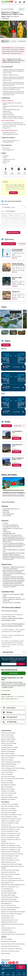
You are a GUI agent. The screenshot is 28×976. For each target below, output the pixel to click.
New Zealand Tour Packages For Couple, (11, 814)
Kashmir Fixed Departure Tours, (9, 858)
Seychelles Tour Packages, (8, 791)
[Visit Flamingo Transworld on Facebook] (3, 962)
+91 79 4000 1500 (19, 696)
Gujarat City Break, (5, 851)
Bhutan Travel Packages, (7, 735)
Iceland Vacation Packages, (8, 766)
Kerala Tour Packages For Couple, (9, 823)
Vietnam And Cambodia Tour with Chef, (11, 878)
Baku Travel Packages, (7, 778)
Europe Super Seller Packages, (9, 899)
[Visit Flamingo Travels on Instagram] (17, 962)
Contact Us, (4, 948)
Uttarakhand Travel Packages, (8, 749)
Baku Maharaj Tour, (20, 884)
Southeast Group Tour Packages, (9, 804)
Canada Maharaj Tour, (6, 930)
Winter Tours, (4, 886)
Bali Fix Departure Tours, (7, 882)
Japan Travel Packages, (7, 762)
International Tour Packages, (9, 941)
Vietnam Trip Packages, (7, 760)
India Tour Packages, (6, 939)
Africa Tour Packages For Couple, (9, 831)
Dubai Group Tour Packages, (8, 808)
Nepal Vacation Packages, (7, 753)
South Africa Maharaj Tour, (8, 891)
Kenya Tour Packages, (6, 795)
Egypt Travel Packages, (7, 787)
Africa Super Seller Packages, (8, 909)
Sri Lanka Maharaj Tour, (7, 889)
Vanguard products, (6, 934)
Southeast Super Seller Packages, (9, 897)
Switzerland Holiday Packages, (9, 770)
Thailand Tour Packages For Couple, (10, 821)
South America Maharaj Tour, (8, 932)
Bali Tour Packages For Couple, (9, 816)
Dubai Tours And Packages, (8, 776)
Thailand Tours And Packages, (9, 743)
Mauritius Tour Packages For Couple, (10, 835)
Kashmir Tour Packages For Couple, (10, 860)
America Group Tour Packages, (9, 810)
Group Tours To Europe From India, (10, 806)
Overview (6, 41)
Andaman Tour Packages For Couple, (10, 849)
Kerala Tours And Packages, (8, 733)
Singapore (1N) (6, 425)
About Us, (16, 946)
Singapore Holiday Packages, (8, 739)
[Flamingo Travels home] (7, 2)
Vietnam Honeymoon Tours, (8, 928)
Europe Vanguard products (18, 934)
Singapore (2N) (17, 425)
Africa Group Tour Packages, (8, 812)
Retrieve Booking (5, 953)
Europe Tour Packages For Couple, (10, 837)
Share (22, 9)
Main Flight (6, 345)
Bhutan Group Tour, (6, 825)
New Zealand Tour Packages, (8, 785)
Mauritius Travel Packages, (8, 789)
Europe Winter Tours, (13, 886)
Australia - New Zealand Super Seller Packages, (13, 911)
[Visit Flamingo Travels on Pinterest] (13, 962)
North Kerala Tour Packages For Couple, (11, 847)
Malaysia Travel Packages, (7, 741)
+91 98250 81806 (9, 696)
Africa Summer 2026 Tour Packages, (10, 874)
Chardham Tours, (5, 913)
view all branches (13, 673)
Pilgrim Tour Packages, (16, 913)
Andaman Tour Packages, (7, 757)
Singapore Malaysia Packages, (9, 764)
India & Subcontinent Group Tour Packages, (12, 854)
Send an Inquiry (21, 967)
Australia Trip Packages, (7, 782)
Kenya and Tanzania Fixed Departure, (10, 907)
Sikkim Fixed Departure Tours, (8, 862)
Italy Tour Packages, (6, 768)
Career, (17, 948)
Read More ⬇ (13, 192)
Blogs (23, 944)
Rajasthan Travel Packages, (8, 751)
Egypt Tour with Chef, (18, 880)
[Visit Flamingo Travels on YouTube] (10, 962)
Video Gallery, (4, 946)
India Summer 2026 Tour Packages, (10, 870)
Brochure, (11, 946)
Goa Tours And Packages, (7, 737)
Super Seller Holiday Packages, (9, 893)
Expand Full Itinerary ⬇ (13, 232)
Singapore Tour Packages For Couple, (10, 833)
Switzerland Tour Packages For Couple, (11, 818)
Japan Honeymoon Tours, (7, 916)
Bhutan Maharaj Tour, (6, 903)
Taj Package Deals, (15, 851)
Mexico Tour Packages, (7, 780)
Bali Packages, (17, 762)
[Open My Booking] (19, 2)
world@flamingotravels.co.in (12, 698)
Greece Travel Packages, (7, 772)
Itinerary (14, 41)
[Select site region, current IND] (16, 2)
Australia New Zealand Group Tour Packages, (12, 827)
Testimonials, (11, 948)
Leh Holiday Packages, (7, 745)
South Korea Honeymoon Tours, (9, 920)
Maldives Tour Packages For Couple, (10, 845)
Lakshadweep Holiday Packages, (9, 797)
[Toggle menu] (24, 2)
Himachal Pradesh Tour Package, (9, 747)
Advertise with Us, (15, 951)
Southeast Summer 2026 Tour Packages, (11, 864)
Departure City (4, 204)
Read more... (15, 258)
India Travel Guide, (6, 944)
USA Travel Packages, (18, 778)
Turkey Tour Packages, (7, 774)
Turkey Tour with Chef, (7, 880)
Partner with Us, (5, 951)
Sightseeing (22, 41)
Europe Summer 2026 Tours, (8, 872)
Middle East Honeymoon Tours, (9, 922)
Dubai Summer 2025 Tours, (8, 843)
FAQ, (20, 948)
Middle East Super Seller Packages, (10, 901)
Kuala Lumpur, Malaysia (8, 243)
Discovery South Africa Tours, (8, 905)
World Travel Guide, (16, 944)
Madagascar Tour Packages (8, 799)
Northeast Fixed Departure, (8, 884)
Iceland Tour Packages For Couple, (10, 856)
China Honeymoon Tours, (7, 918)
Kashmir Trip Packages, (18, 755)
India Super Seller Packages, (8, 895)
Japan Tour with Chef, (6, 876)
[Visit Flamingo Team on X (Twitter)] (6, 962)
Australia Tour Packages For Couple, (10, 829)
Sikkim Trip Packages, (6, 755)
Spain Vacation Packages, (18, 768)
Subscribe (21, 664)
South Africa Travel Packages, (8, 793)
